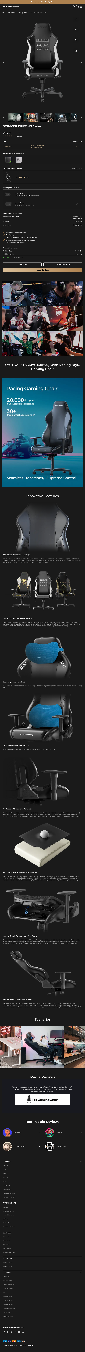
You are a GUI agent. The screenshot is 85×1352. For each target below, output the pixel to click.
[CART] (77, 7)
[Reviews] (8, 136)
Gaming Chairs (22, 12)
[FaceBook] (8, 1332)
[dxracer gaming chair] (22, 293)
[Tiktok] (4, 1332)
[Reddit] (24, 1332)
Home (3, 12)
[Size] (76, 51)
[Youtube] (20, 1332)
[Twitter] (12, 1332)
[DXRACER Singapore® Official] (38, 6)
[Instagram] (16, 1332)
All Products (11, 12)
